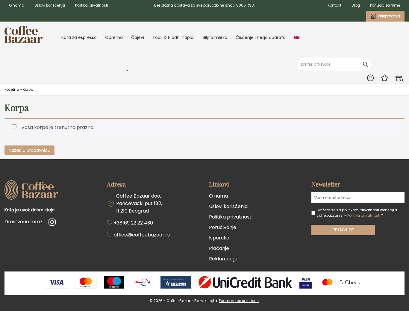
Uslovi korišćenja (49, 5)
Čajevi (137, 37)
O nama (16, 5)
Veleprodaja (389, 16)
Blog (356, 5)
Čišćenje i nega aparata (261, 37)
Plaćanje (219, 248)
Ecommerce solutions (239, 300)
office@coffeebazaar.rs (142, 234)
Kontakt (334, 5)
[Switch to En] (296, 37)
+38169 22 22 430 (133, 222)
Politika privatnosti (91, 5)
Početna (11, 89)
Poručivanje (222, 227)
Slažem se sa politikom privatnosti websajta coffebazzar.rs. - (356, 212)
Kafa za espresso (79, 37)
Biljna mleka (215, 37)
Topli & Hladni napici (173, 37)
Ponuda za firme (385, 5)
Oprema (114, 37)
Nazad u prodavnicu (29, 150)
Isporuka (219, 237)
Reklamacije (223, 258)
